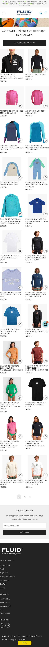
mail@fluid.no (5, 599)
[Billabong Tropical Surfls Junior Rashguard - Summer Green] (12, 389)
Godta (24, 643)
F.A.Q (2, 569)
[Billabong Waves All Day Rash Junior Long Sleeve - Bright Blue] (12, 205)
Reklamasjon (4, 580)
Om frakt (3, 584)
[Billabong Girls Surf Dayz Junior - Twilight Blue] (12, 279)
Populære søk (5, 565)
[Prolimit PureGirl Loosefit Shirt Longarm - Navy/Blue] (12, 132)
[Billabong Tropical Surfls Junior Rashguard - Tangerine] (12, 352)
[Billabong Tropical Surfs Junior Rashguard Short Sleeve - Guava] (12, 428)
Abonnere (24, 532)
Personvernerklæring (7, 576)
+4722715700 (5, 603)
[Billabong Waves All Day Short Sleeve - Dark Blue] (12, 316)
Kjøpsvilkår (4, 573)
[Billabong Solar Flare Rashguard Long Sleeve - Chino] (12, 467)
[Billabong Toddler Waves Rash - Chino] (12, 169)
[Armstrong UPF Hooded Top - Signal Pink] (12, 97)
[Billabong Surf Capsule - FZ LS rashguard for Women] (12, 61)
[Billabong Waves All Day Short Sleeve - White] (12, 242)
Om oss (3, 588)
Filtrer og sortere (26, 43)
